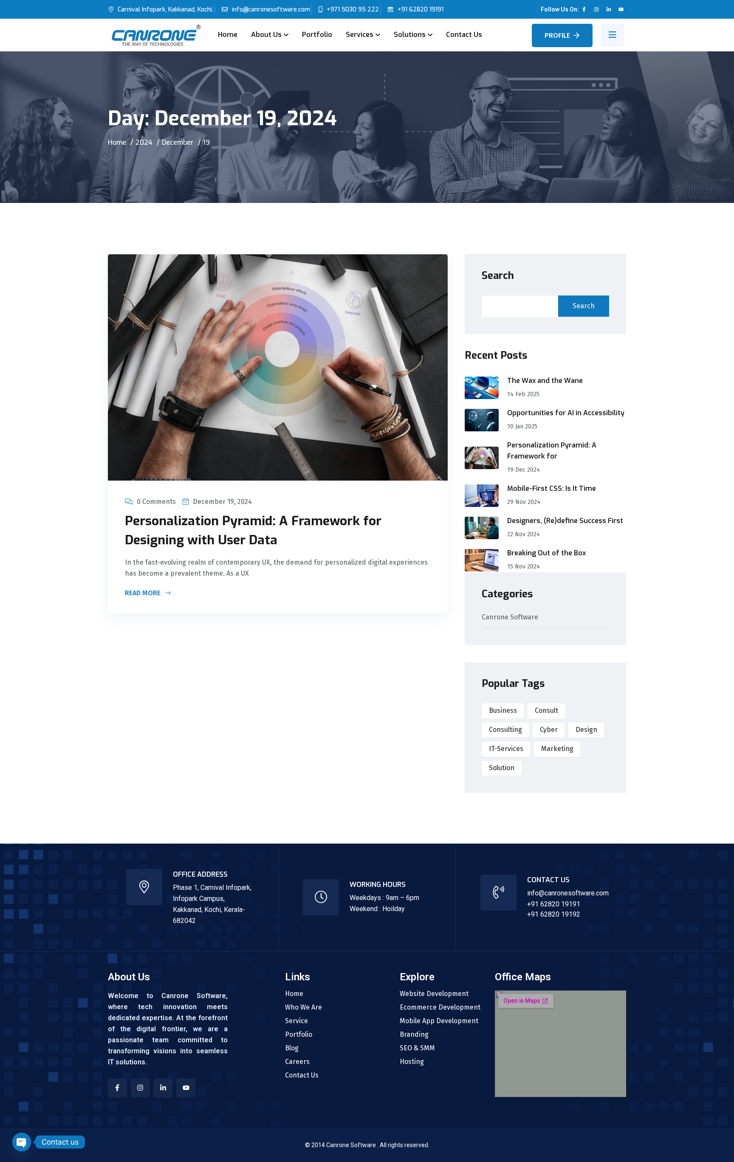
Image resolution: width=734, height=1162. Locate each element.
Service (296, 1021)
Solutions (410, 34)
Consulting (505, 730)
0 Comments (156, 502)
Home (227, 34)
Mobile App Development (439, 1021)
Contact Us (464, 34)
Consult (546, 710)
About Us (266, 34)
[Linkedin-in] (609, 9)
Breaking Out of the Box (546, 553)
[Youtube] (621, 9)
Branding (414, 1034)
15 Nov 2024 (523, 566)
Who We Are (303, 1007)
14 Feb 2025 (523, 394)
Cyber (549, 730)
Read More (143, 593)
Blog (292, 1048)
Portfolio (317, 34)
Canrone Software (510, 617)
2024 (144, 142)
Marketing (557, 749)
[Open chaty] (21, 1142)
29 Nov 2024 (523, 502)
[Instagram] (596, 9)
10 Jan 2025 (522, 426)
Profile (557, 35)
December (178, 142)
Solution (501, 768)
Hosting (412, 1061)
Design (586, 730)
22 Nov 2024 (523, 534)
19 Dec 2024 (523, 469)
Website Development (434, 993)
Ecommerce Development (440, 1007)
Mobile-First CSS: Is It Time (551, 488)
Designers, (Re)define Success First (565, 520)
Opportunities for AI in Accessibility (565, 412)
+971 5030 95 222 (353, 10)
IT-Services (506, 749)
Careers (297, 1061)
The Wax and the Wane (545, 380)
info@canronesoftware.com (271, 10)
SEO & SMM (417, 1048)
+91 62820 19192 (553, 914)
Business (503, 710)
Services (359, 34)
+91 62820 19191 (420, 10)
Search (498, 275)
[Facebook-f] (584, 9)
